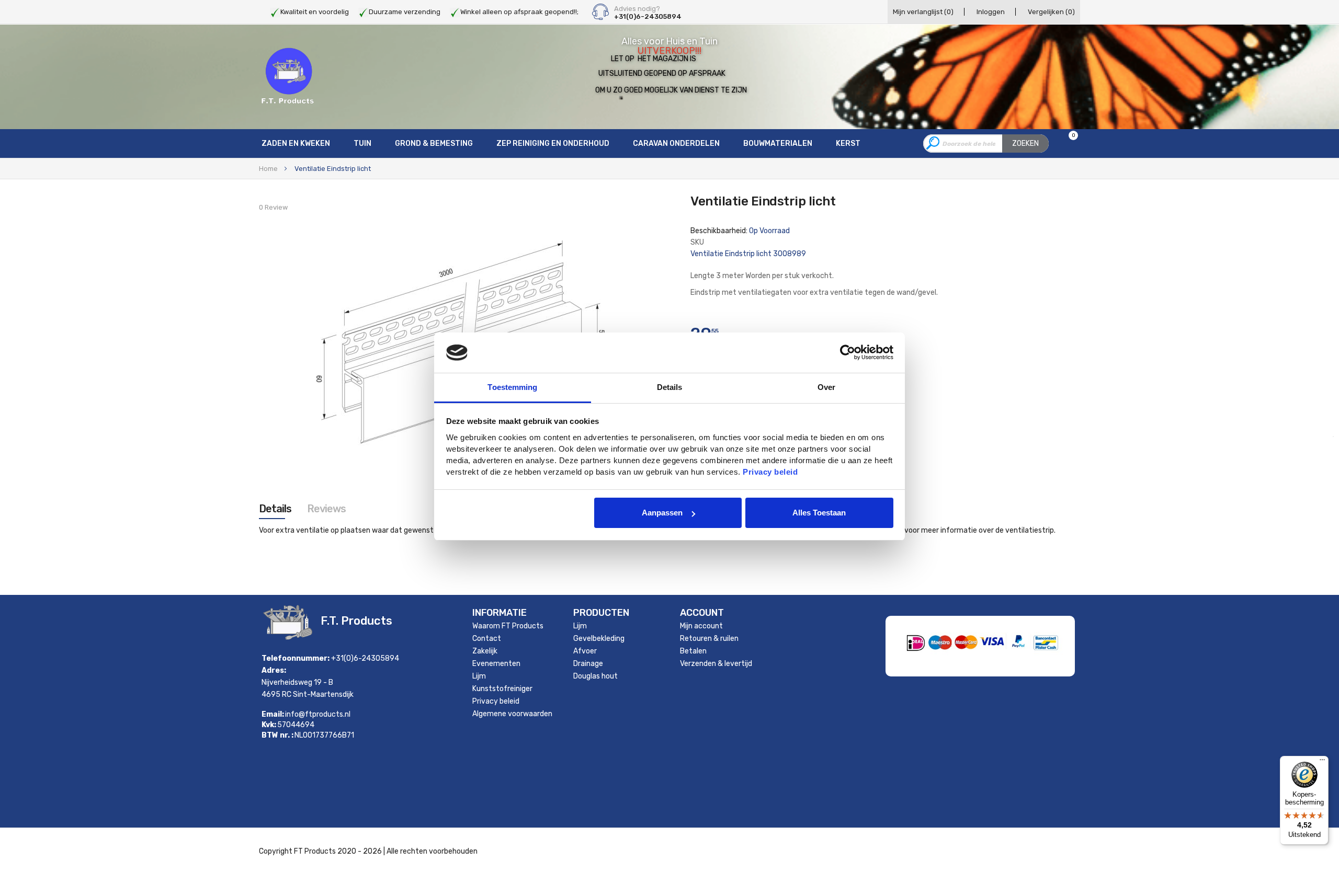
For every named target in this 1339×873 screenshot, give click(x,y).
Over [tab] (826, 387)
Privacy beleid (495, 701)
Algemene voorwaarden (512, 713)
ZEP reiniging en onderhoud (552, 143)
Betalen (693, 651)
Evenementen (496, 663)
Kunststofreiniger (502, 688)
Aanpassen (662, 512)
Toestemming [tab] (512, 387)
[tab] (275, 508)
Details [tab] (670, 387)
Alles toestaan (819, 512)
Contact (486, 638)
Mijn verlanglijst (923, 12)
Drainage (588, 663)
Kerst (848, 143)
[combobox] (986, 143)
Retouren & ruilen (709, 638)
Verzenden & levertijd (716, 663)
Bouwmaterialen (777, 143)
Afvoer (585, 651)
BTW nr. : (277, 735)
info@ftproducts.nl (317, 714)
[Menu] (1322, 762)
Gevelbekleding (599, 638)
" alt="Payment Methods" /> (1017, 662)
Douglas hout (595, 676)
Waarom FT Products (507, 626)
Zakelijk (484, 651)
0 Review (273, 207)
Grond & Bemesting (434, 143)
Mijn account (701, 626)
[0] (1067, 144)
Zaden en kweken (296, 143)
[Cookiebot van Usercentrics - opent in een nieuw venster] (847, 352)
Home (268, 169)
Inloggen (991, 12)
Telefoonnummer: (296, 658)
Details (275, 508)
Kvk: (269, 725)
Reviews (326, 508)
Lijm (479, 676)
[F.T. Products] (287, 76)
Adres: (274, 670)
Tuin (362, 143)
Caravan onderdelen (676, 143)
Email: (273, 714)
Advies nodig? (637, 9)
